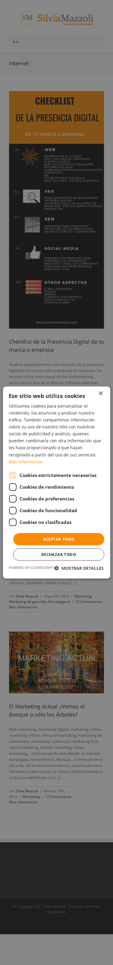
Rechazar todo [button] (58, 554)
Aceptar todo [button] (58, 539)
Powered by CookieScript (31, 567)
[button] (79, 568)
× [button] (100, 393)
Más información (26, 462)
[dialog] (56, 482)
